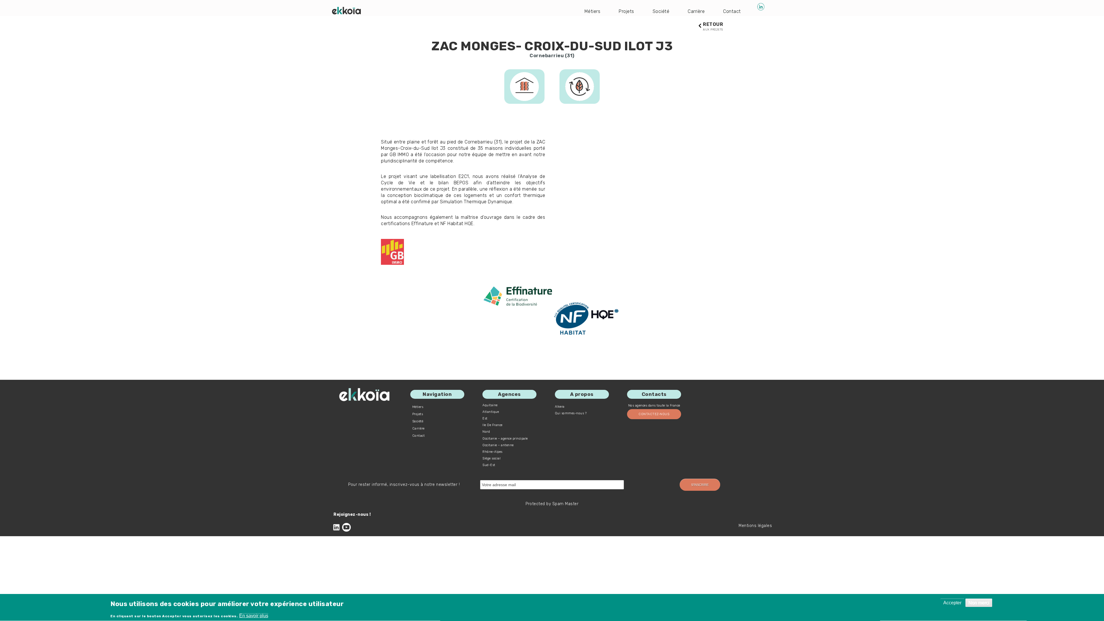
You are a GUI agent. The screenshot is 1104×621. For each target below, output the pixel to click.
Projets (626, 11)
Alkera (560, 407)
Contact (732, 11)
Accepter (952, 602)
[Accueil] (346, 10)
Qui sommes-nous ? (571, 413)
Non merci (978, 602)
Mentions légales (755, 525)
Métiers (592, 11)
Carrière (696, 11)
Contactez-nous (654, 414)
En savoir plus (253, 616)
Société (661, 11)
